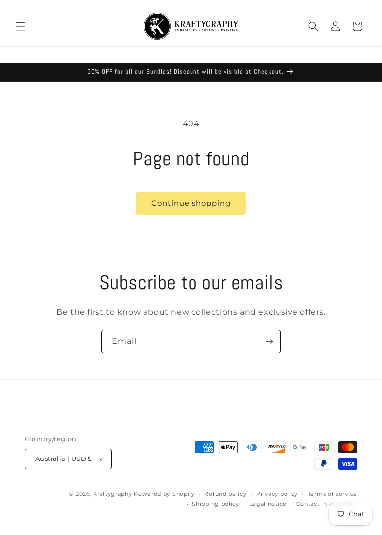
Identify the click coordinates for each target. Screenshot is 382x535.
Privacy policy (277, 493)
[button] (21, 26)
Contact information (326, 503)
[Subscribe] (269, 341)
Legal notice (267, 503)
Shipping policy (215, 503)
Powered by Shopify (164, 493)
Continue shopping (191, 203)
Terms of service (332, 493)
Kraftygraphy (112, 493)
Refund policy (225, 493)
